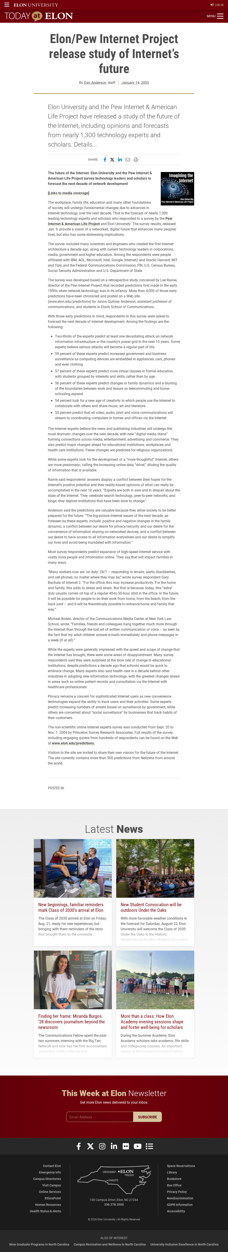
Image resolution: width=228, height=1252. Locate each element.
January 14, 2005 (135, 82)
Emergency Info (50, 1172)
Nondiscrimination (180, 1198)
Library (172, 1172)
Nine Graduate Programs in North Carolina (39, 1244)
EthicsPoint (53, 1198)
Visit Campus (51, 1185)
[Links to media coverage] (68, 193)
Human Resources (48, 1204)
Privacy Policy (177, 1192)
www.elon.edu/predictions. (73, 743)
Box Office (174, 1185)
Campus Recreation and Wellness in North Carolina (110, 1244)
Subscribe (147, 1117)
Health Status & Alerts (45, 1211)
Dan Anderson (95, 82)
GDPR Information (180, 1204)
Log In (219, 5)
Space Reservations (181, 1166)
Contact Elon (52, 1166)
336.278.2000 (114, 1204)
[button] (6, 4)
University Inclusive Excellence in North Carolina (184, 1244)
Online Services (50, 1192)
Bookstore (174, 1179)
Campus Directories (47, 1179)
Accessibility (176, 1211)
